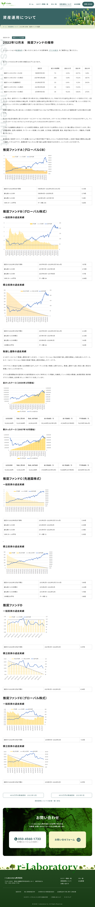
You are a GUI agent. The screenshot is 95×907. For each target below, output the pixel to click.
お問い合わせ (64, 883)
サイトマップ (67, 897)
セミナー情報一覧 (42, 4)
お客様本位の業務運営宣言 (46, 891)
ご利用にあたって (56, 897)
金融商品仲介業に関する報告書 (66, 891)
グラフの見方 (53, 50)
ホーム (31, 4)
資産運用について (66, 4)
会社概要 (77, 4)
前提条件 (19, 50)
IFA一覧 (54, 4)
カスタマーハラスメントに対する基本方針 (36, 897)
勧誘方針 (18, 891)
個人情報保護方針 (29, 891)
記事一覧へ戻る (47, 801)
